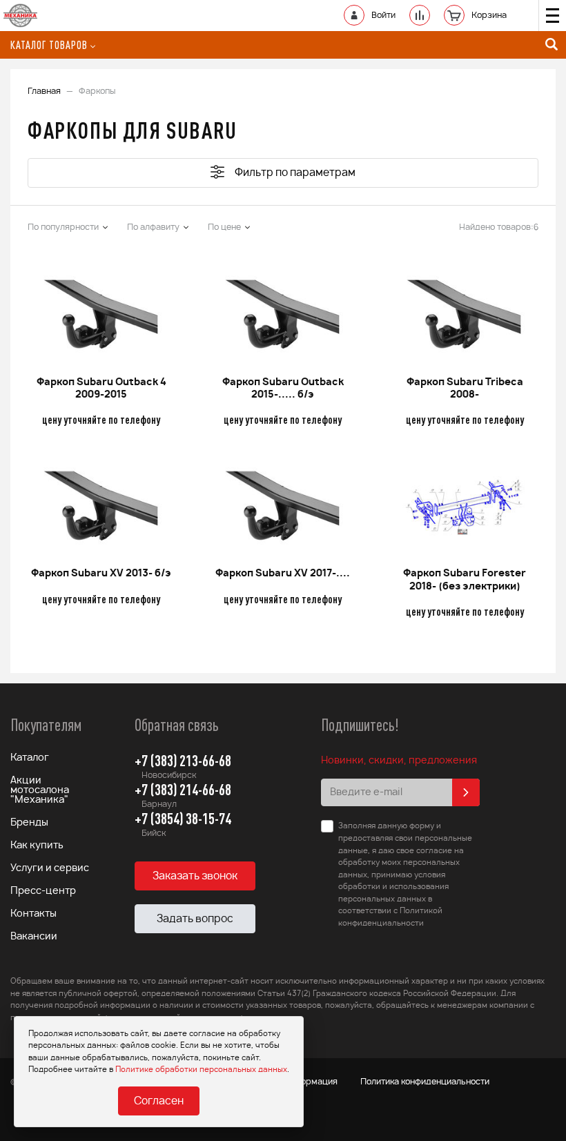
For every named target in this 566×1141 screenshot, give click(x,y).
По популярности (63, 227)
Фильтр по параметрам (295, 173)
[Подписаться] (466, 792)
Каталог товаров (49, 45)
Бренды (29, 823)
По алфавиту (153, 227)
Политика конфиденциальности (424, 1081)
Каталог (29, 758)
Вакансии (33, 937)
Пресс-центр (43, 891)
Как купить (37, 845)
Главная (44, 91)
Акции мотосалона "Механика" (39, 790)
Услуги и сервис (49, 868)
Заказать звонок (195, 876)
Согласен (159, 1101)
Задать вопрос (195, 919)
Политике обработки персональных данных (201, 1069)
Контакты (33, 914)
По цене (224, 227)
